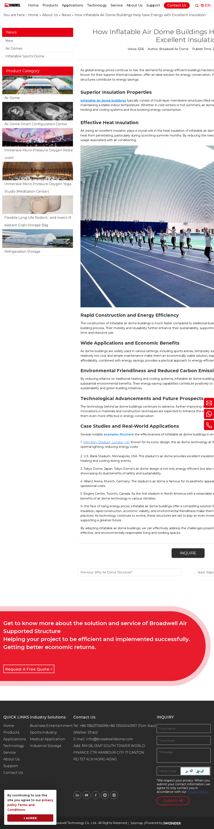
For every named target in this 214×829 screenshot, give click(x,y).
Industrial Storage (45, 746)
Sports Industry (43, 732)
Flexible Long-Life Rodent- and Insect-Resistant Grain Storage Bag (37, 221)
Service (9, 752)
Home (8, 726)
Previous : (106, 572)
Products (11, 732)
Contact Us (13, 773)
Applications (14, 739)
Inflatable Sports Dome (24, 56)
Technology (13, 746)
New (9, 41)
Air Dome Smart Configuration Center (36, 124)
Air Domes (13, 48)
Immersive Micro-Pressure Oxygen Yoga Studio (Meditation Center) (37, 187)
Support (10, 766)
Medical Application (47, 739)
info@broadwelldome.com (110, 739)
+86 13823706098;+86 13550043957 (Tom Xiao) (118, 726)
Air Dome (12, 98)
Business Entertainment (51, 726)
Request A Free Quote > (28, 669)
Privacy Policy (197, 792)
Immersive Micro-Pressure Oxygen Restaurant (38, 154)
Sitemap (137, 823)
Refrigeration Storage (22, 252)
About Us (11, 759)
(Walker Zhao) (85, 732)
